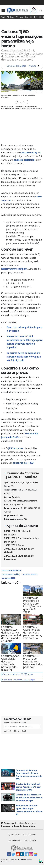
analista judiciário (24, 159)
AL (12, 17)
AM (21, 17)
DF (35, 17)
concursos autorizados (11, 570)
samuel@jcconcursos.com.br (26, 107)
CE (31, 17)
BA (26, 17)
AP (17, 17)
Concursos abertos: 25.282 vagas (17, 674)
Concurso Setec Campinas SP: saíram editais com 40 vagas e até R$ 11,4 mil (24, 356)
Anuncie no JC (14, 840)
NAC (3, 17)
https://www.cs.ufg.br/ (14, 268)
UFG (21, 515)
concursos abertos (29, 574)
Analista (16, 497)
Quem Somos (14, 834)
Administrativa (29, 500)
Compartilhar (21, 102)
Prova (14, 545)
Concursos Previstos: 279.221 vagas (18, 679)
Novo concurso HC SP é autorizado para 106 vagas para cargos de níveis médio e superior (25, 342)
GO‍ (25, 519)
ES (40, 17)
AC (8, 17)
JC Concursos (15, 448)
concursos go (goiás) (10, 574)
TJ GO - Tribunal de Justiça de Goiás (21, 482)
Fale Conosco (29, 834)
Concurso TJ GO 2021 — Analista (20, 66)
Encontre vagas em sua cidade (15, 722)
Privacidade (30, 840)
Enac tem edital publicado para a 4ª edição (24, 328)
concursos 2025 (8, 578)
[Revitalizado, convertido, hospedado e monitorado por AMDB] (41, 861)
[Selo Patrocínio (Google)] (33, 10)
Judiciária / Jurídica (13, 504)
